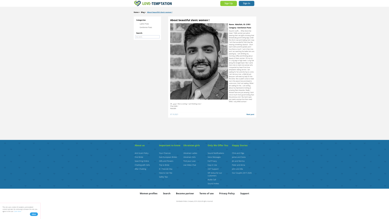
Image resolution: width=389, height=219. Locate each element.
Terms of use (206, 193)
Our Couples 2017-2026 (242, 173)
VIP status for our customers (215, 174)
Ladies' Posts (144, 24)
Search (166, 193)
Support (244, 193)
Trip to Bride (164, 165)
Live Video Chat (189, 165)
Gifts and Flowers (166, 161)
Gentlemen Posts (146, 27)
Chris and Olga (238, 153)
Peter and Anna (238, 165)
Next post (250, 114)
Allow (34, 214)
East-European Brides (168, 157)
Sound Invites (213, 183)
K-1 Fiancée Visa (165, 169)
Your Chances (165, 153)
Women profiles (148, 193)
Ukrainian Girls (189, 157)
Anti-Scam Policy (141, 153)
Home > (137, 12)
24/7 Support (213, 169)
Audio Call (212, 179)
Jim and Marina (238, 161)
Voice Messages (214, 157)
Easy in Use (212, 165)
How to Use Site (165, 173)
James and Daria (239, 157)
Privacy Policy (227, 193)
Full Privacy (212, 161)
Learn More (17, 211)
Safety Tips (163, 177)
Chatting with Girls (142, 165)
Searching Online (142, 161)
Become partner (185, 193)
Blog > (143, 12)
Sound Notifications (216, 153)
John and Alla (237, 169)
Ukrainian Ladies (190, 153)
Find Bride (139, 157)
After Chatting (140, 169)
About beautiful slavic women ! (159, 12)
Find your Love (189, 161)
